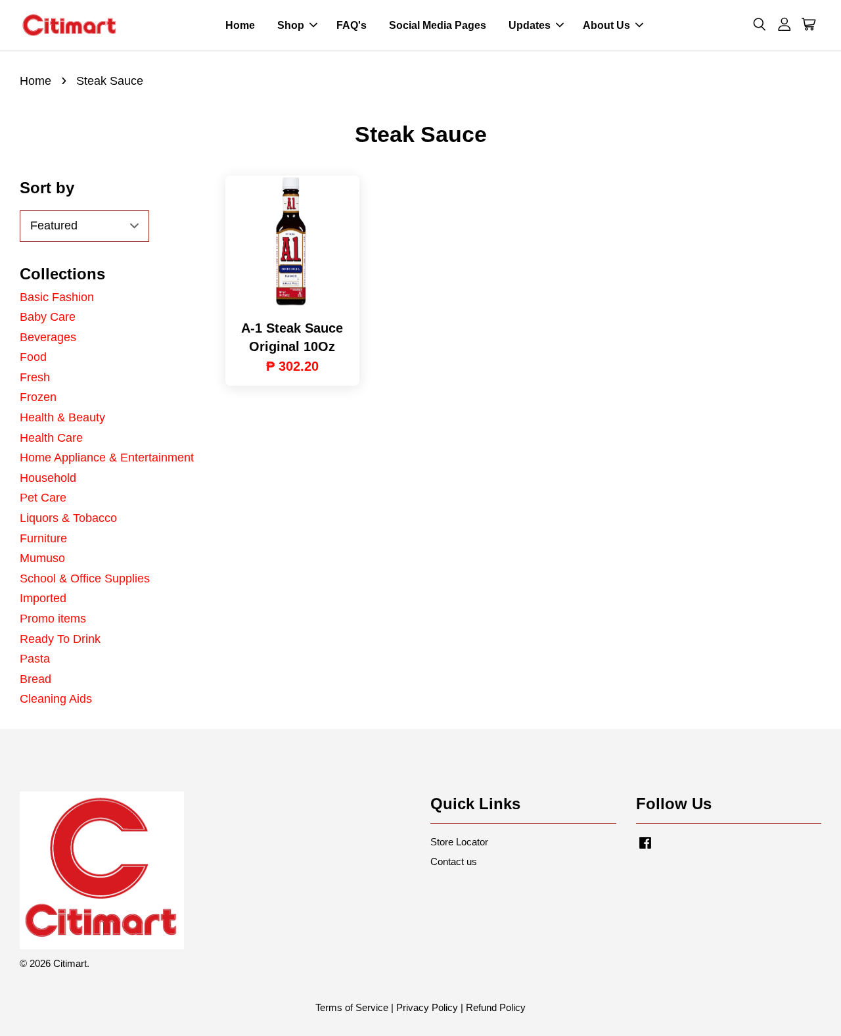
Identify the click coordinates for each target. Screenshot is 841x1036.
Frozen (38, 397)
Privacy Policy (427, 1007)
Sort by (47, 188)
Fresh (35, 377)
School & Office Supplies (85, 578)
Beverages (48, 337)
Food (33, 357)
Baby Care (48, 316)
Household (48, 477)
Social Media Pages (437, 25)
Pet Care (43, 497)
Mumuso (42, 558)
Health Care (51, 437)
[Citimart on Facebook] (645, 848)
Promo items (53, 618)
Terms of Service (351, 1007)
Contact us (453, 861)
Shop (290, 25)
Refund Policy (496, 1007)
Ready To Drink (60, 639)
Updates (530, 25)
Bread (35, 679)
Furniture (43, 538)
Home (240, 25)
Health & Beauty (62, 417)
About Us (606, 25)
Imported (43, 598)
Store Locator (459, 841)
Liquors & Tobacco (68, 518)
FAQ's (351, 25)
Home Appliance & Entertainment (107, 457)
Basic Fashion (57, 297)
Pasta (35, 658)
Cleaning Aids (56, 698)
